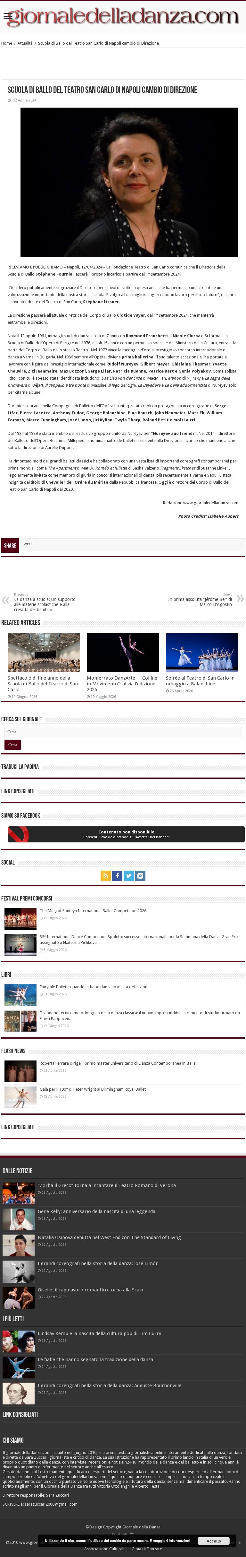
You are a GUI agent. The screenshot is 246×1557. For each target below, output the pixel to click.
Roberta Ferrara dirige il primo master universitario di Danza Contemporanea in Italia (118, 1063)
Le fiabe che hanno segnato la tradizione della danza (95, 1359)
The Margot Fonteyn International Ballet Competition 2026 (93, 910)
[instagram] (140, 876)
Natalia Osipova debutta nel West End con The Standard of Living (109, 1237)
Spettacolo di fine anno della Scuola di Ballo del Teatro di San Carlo (43, 683)
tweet (27, 543)
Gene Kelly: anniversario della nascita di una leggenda (96, 1211)
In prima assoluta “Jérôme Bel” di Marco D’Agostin (200, 600)
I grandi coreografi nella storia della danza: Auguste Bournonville (109, 1385)
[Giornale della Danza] (123, 17)
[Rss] (106, 876)
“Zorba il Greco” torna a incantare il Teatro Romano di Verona (107, 1185)
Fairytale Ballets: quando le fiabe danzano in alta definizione (95, 986)
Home (6, 43)
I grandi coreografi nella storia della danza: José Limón (98, 1263)
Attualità (25, 43)
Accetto (214, 1541)
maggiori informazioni (171, 1540)
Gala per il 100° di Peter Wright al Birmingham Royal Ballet (93, 1089)
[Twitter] (129, 876)
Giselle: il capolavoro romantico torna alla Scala (90, 1290)
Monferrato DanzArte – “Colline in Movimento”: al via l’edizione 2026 (122, 683)
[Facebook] (117, 876)
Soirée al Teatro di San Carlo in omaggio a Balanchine (200, 681)
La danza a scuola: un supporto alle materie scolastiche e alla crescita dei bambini (45, 602)
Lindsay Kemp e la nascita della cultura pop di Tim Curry (99, 1333)
